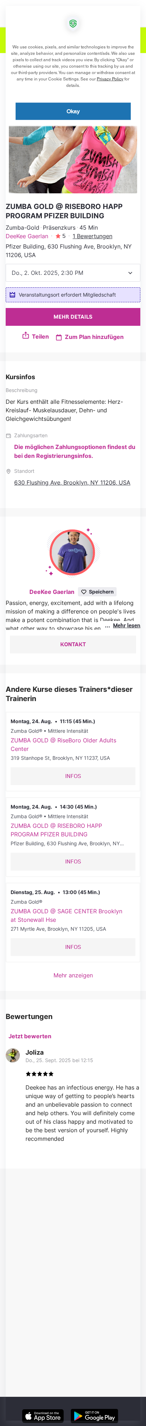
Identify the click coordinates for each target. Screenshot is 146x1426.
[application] (73, 713)
